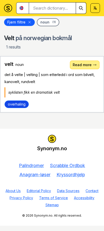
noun (48, 22)
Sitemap (52, 205)
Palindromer (31, 165)
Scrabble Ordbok (67, 165)
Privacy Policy (21, 198)
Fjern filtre (16, 22)
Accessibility (84, 198)
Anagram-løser (34, 174)
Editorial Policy (39, 191)
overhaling (16, 104)
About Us (13, 191)
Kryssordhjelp (71, 174)
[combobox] (57, 8)
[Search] (81, 8)
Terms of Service (53, 198)
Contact (92, 191)
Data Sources (68, 191)
